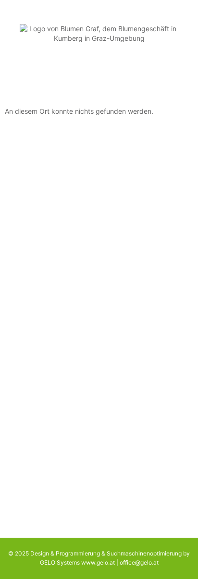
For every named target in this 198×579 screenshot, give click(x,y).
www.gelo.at (98, 562)
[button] (99, 75)
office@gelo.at (139, 562)
